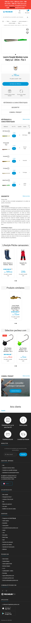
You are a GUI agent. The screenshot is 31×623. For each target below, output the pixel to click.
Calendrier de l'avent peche (8, 547)
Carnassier (14, 21)
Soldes (3, 530)
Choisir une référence (16, 84)
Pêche (8, 21)
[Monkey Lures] (15, 68)
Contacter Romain (15, 391)
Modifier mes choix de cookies (9, 508)
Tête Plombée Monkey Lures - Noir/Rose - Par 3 (7, 349)
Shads (19, 23)
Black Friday (5, 537)
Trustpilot (3, 410)
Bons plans (4, 535)
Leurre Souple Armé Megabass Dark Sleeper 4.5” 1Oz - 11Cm (15, 307)
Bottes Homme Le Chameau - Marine (8, 263)
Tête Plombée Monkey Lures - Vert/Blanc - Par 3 (23, 349)
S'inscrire (23, 454)
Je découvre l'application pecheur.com (10, 604)
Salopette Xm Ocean (23, 263)
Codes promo (5, 525)
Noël (3, 539)
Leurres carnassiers (23, 21)
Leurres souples (12, 23)
